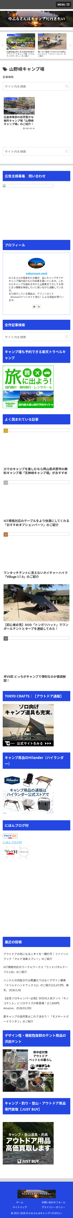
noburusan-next (36, 273)
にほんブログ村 (12, 842)
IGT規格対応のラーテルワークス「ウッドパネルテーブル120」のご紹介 (35, 969)
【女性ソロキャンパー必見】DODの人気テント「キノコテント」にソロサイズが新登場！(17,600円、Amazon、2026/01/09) (36, 1003)
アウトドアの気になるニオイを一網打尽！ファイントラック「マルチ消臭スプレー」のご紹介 (36, 956)
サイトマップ (20, 1207)
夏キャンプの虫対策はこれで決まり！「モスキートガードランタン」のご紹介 (36, 1018)
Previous (2, 45)
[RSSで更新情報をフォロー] (39, 306)
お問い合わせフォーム (53, 1202)
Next (70, 45)
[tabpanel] (21, 44)
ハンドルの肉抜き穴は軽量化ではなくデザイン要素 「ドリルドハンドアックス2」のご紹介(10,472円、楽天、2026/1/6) (36, 985)
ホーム (19, 1202)
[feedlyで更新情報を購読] (34, 306)
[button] (67, 86)
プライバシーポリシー (53, 1207)
